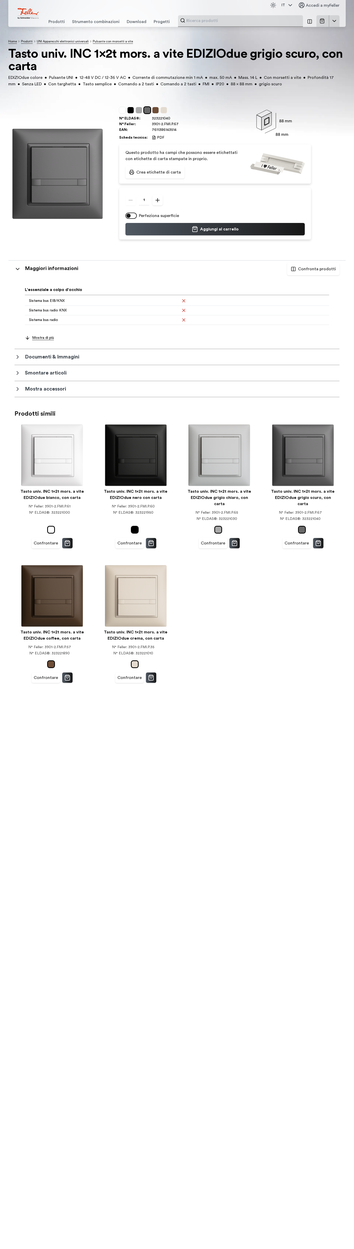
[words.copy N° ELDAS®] (172, 118)
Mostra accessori (45, 389)
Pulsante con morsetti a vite (113, 41)
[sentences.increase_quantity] (157, 200)
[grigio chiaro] (140, 110)
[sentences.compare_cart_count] (309, 21)
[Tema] (273, 5)
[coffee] (156, 110)
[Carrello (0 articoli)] (323, 21)
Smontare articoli (46, 373)
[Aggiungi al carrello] (67, 543)
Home (12, 41)
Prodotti (27, 41)
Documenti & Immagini (52, 357)
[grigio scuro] (148, 110)
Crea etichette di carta (158, 172)
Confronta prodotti (317, 269)
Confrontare (46, 543)
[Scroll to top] (339, 1234)
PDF (160, 137)
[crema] (165, 110)
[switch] (131, 216)
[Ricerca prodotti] (182, 20)
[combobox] (243, 21)
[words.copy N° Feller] (181, 124)
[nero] (132, 110)
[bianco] (123, 110)
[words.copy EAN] (179, 130)
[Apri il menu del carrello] (334, 21)
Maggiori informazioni (51, 268)
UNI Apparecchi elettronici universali (63, 41)
